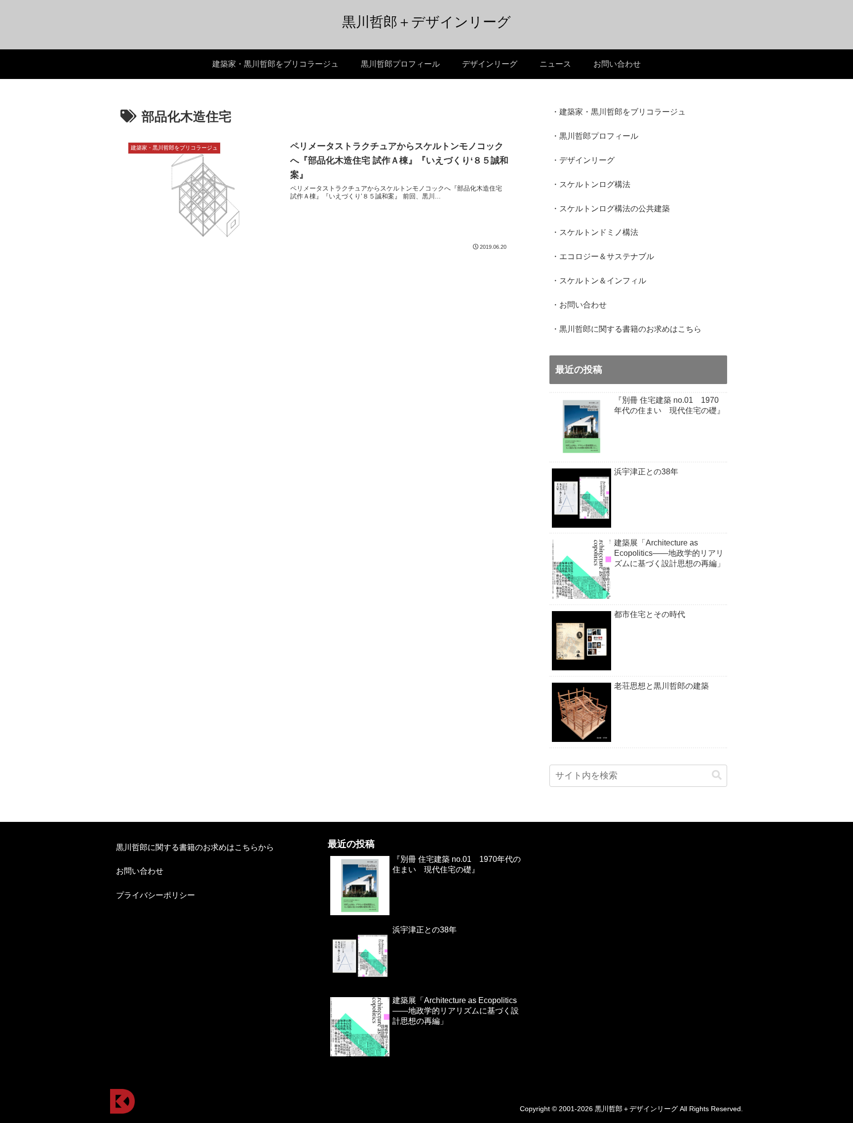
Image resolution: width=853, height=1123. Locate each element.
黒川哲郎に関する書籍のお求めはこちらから (195, 847)
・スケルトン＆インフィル (598, 280)
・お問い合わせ (579, 305)
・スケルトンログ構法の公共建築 (610, 208)
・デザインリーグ (583, 160)
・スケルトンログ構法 (590, 184)
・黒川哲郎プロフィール (594, 136)
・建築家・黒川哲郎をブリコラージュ (618, 112)
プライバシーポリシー (155, 895)
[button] (717, 775)
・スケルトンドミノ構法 (594, 232)
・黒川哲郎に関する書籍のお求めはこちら (626, 329)
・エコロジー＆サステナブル (602, 256)
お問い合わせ (139, 871)
